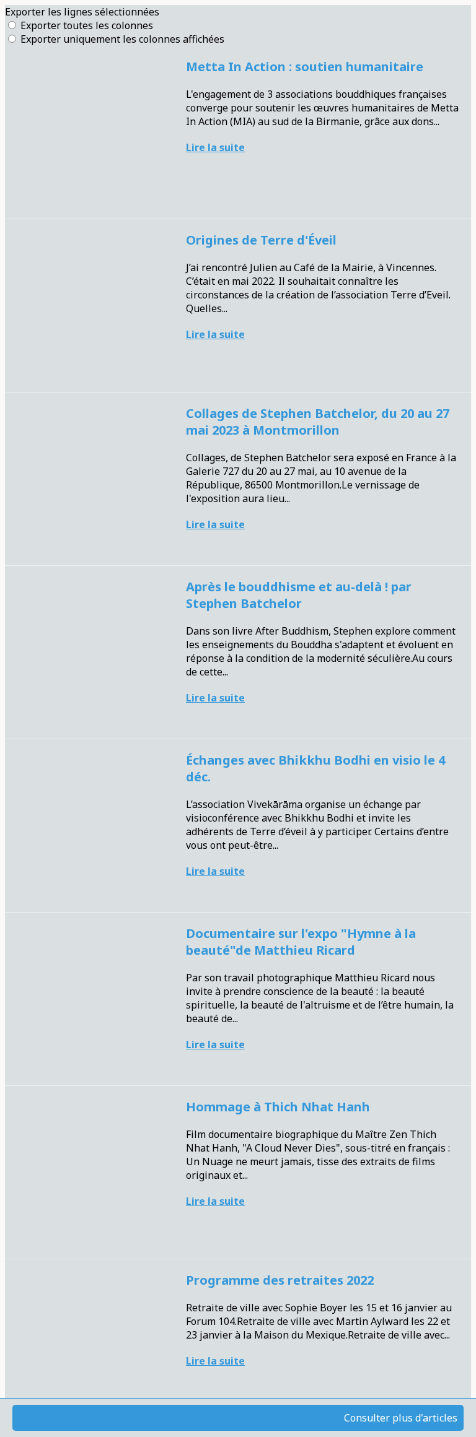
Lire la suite (215, 147)
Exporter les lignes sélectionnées (82, 12)
